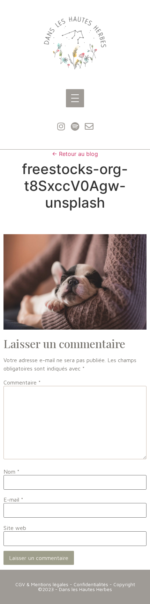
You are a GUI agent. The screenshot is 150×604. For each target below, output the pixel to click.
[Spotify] (75, 127)
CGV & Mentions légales (41, 584)
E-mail (13, 499)
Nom (11, 471)
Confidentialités (91, 584)
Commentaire (22, 382)
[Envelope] (89, 127)
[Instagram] (61, 127)
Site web (14, 528)
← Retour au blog (75, 153)
